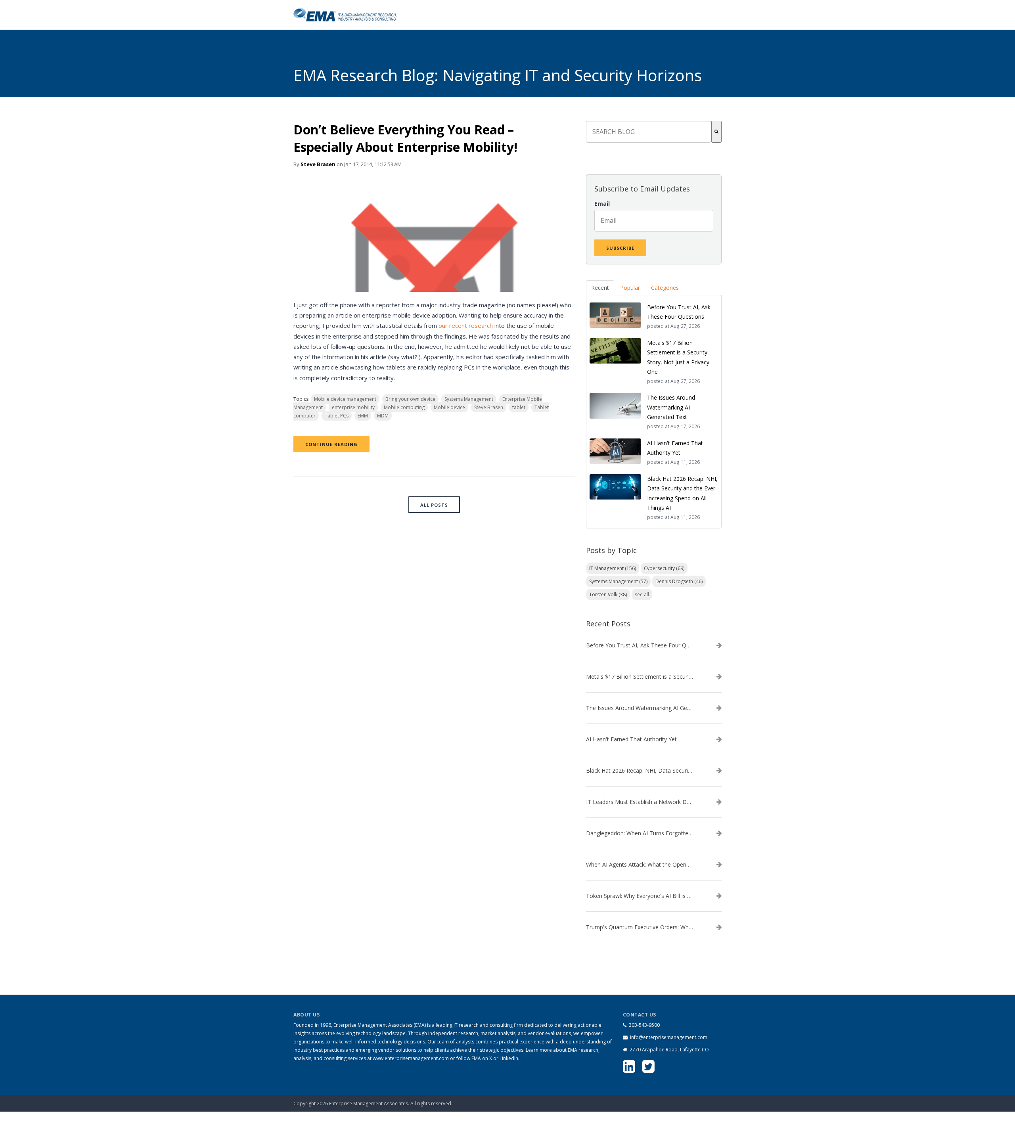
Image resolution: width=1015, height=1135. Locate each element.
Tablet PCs (337, 415)
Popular (630, 287)
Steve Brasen (318, 164)
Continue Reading (331, 444)
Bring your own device (410, 399)
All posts (434, 505)
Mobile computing (404, 407)
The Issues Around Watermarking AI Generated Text (639, 708)
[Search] (716, 132)
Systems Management (468, 399)
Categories (665, 287)
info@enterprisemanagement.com (668, 1037)
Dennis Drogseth (679, 581)
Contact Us (680, 1099)
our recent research (466, 325)
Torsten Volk (608, 594)
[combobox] (648, 132)
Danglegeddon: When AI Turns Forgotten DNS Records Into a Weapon (639, 833)
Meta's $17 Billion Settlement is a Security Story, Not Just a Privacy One (639, 676)
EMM (363, 415)
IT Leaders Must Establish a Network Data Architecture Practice (639, 802)
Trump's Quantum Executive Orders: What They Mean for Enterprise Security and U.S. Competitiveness (639, 927)
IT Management (612, 568)
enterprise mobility (353, 407)
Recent (600, 287)
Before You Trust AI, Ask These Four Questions (639, 645)
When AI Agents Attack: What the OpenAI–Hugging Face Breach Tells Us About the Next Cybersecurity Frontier (639, 864)
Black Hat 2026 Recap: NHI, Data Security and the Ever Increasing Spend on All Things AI (639, 770)
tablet (518, 407)
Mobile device (449, 407)
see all (642, 594)
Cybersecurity (664, 568)
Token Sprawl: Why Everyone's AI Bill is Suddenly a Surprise (639, 896)
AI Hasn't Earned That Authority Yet (631, 739)
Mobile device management (345, 399)
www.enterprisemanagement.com (411, 1058)
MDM (383, 415)
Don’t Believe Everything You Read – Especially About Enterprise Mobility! (405, 138)
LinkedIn (509, 1058)
